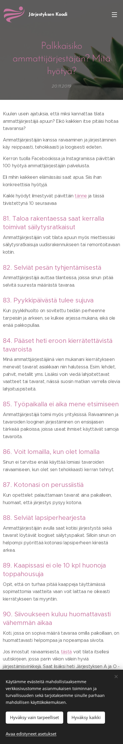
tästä (66, 651)
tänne (81, 196)
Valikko (114, 14)
